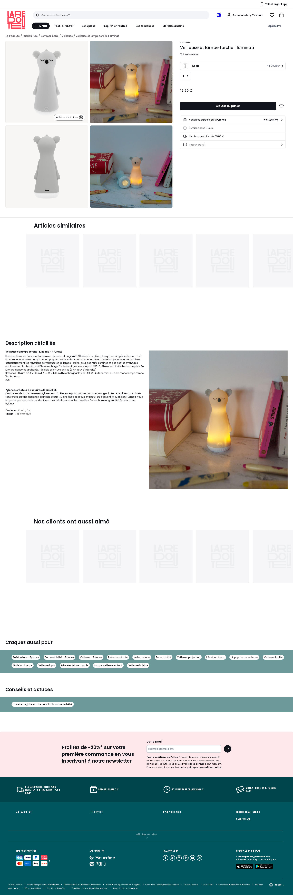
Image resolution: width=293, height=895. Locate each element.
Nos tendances (144, 26)
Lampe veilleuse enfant (108, 665)
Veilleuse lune (142, 657)
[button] (281, 15)
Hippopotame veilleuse (244, 657)
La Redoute (13, 36)
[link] (233, 119)
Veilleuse (67, 36)
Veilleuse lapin (46, 665)
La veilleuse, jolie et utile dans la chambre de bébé (42, 704)
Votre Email (154, 742)
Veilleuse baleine (138, 665)
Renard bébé (163, 657)
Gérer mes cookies (33, 888)
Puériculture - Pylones (26, 657)
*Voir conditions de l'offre (162, 757)
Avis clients (208, 884)
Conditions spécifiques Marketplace (43, 884)
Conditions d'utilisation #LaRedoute (234, 884)
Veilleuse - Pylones (91, 657)
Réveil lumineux (215, 657)
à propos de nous (172, 811)
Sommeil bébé (49, 36)
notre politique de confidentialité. (201, 767)
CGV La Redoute (15, 884)
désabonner (196, 763)
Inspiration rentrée (115, 26)
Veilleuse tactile (273, 657)
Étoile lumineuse (22, 665)
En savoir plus (268, 859)
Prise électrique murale (74, 665)
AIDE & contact (24, 811)
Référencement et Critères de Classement (82, 884)
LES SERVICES (96, 811)
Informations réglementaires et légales (123, 884)
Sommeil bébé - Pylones (59, 657)
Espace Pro (274, 26)
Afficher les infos (146, 834)
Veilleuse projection (188, 657)
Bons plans (88, 26)
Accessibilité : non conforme (125, 888)
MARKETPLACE (243, 819)
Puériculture (30, 36)
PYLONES (185, 42)
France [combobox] (277, 884)
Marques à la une (173, 26)
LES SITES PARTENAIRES (248, 811)
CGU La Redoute (191, 884)
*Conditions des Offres (55, 888)
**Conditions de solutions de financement (89, 888)
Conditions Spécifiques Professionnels (162, 884)
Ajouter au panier (228, 106)
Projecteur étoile (118, 657)
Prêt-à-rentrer (64, 26)
